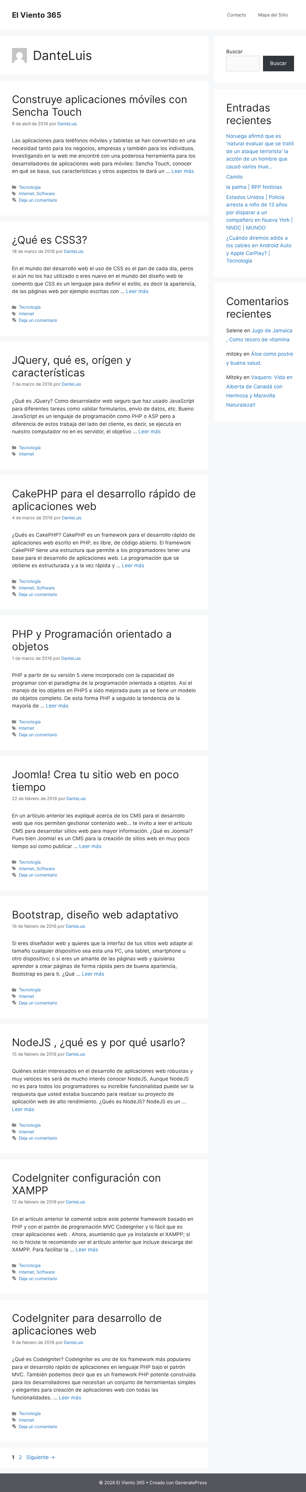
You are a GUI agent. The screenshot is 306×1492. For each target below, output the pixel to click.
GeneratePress (191, 1482)
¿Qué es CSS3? (49, 239)
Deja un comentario (38, 200)
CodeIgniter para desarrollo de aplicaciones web (87, 1324)
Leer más (183, 171)
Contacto (236, 15)
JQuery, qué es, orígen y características (71, 366)
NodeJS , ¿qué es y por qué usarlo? (98, 1042)
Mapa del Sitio (273, 15)
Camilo (234, 177)
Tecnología (30, 187)
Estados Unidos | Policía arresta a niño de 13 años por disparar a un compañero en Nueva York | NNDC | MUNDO (259, 212)
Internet (26, 193)
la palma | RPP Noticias (254, 187)
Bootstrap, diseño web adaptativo (95, 914)
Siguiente (40, 1457)
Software (45, 193)
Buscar (234, 52)
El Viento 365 (36, 14)
